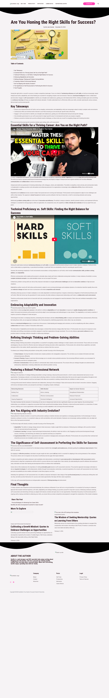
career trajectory (67, 177)
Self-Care (23, 3)
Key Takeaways (18, 70)
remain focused (35, 195)
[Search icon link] (98, 4)
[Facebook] (13, 582)
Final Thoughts (18, 88)
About (34, 577)
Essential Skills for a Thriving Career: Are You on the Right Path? (30, 72)
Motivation (40, 3)
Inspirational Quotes (61, 3)
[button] (54, 66)
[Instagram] (10, 582)
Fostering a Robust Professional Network (25, 81)
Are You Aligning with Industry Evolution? (24, 83)
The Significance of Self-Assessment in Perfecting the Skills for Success (33, 86)
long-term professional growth (87, 177)
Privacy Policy (83, 577)
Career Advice (49, 3)
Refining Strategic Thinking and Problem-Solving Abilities (29, 79)
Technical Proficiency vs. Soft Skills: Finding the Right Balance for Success (33, 75)
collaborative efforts (76, 187)
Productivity (31, 3)
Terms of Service (84, 579)
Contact (35, 579)
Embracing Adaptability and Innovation (24, 77)
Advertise (35, 581)
